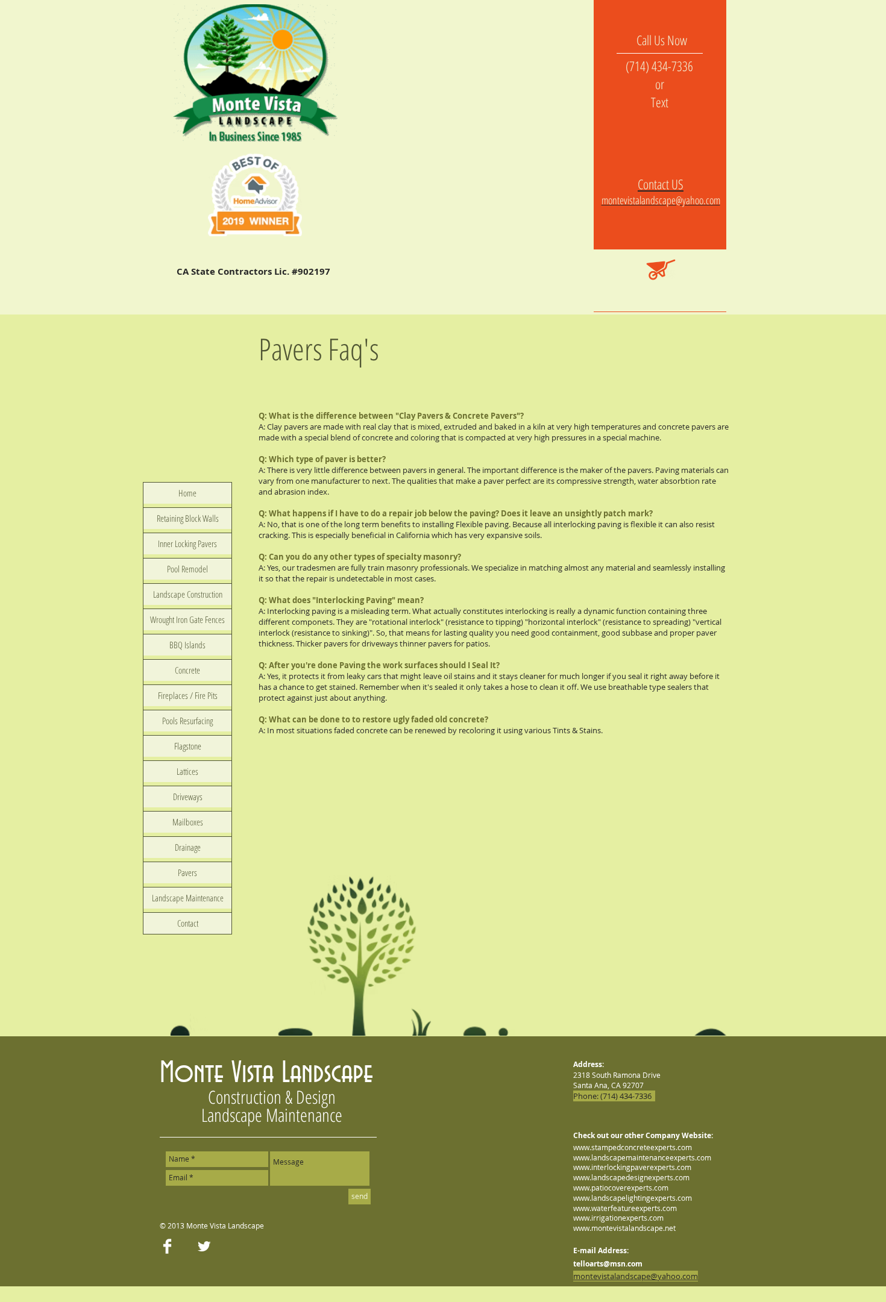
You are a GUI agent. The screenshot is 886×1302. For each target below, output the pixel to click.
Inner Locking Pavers (187, 543)
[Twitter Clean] (204, 1246)
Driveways (188, 796)
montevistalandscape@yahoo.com (661, 200)
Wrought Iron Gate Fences (187, 619)
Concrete (187, 670)
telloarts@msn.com (608, 1264)
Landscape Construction (187, 594)
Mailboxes (187, 822)
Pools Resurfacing (187, 721)
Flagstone (187, 746)
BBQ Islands (187, 645)
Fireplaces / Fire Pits (188, 695)
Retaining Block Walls (188, 518)
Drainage (188, 847)
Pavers (187, 872)
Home (187, 493)
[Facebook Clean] (167, 1246)
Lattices (187, 771)
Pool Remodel (187, 569)
